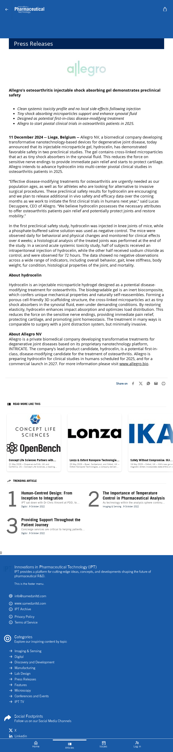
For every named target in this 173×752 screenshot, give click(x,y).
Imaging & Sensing (28, 651)
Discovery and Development (34, 662)
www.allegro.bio (133, 363)
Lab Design (23, 673)
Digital (19, 656)
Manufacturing (25, 668)
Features (21, 685)
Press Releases (25, 679)
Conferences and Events (32, 696)
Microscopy (23, 690)
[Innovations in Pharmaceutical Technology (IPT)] (86, 9)
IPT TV (19, 702)
